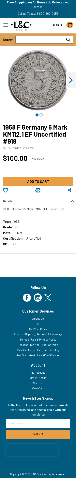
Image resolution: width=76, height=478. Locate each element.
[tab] (38, 201)
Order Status (38, 377)
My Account (38, 372)
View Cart (38, 388)
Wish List (38, 383)
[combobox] (44, 40)
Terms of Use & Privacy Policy (38, 339)
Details (7, 201)
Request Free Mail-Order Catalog (38, 344)
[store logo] (21, 26)
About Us (38, 318)
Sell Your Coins (38, 329)
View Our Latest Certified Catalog (38, 350)
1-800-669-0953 (47, 13)
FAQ (38, 323)
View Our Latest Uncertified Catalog (38, 355)
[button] (71, 80)
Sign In (57, 24)
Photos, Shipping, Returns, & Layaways (38, 334)
